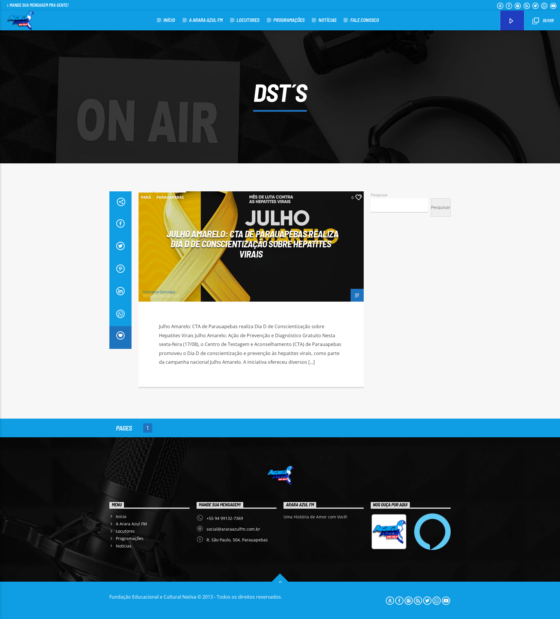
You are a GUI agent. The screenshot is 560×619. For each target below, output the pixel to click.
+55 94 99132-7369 (224, 518)
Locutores (248, 20)
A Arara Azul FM (206, 20)
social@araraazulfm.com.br (233, 529)
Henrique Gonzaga (159, 291)
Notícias (327, 20)
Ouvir (548, 20)
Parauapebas (170, 197)
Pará (146, 197)
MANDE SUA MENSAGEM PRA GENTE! (39, 5)
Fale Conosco (364, 20)
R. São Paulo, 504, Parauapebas (237, 540)
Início (169, 20)
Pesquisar (379, 194)
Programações (288, 20)
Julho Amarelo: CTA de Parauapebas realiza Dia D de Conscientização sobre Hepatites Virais (252, 243)
